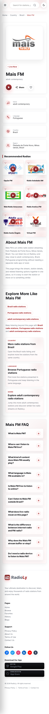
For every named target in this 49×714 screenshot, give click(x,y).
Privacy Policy (11, 631)
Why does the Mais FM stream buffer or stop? (19, 542)
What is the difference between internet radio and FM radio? (20, 527)
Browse (8, 610)
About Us (9, 634)
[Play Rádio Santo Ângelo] (13, 221)
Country (13, 15)
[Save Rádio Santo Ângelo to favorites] (5, 215)
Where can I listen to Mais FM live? (18, 445)
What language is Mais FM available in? (19, 474)
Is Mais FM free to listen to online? (20, 487)
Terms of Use (10, 637)
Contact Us (9, 640)
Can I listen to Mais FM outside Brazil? (19, 500)
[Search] (34, 5)
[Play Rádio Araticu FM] (36, 195)
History (8, 616)
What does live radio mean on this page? (18, 513)
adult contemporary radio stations (23, 319)
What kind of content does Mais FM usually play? (19, 460)
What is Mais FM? (17, 433)
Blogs (7, 620)
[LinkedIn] (24, 653)
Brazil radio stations (17, 306)
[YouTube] (30, 653)
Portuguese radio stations (19, 313)
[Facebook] (7, 653)
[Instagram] (18, 653)
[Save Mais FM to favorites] (31, 87)
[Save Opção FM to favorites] (5, 163)
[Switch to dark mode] (44, 5)
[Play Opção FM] (13, 169)
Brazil (22, 15)
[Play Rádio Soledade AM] (36, 169)
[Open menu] (5, 5)
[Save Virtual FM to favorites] (28, 215)
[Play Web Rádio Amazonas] (13, 195)
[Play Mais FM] (9, 87)
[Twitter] (12, 653)
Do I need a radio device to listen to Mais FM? (20, 555)
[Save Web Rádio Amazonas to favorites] (5, 189)
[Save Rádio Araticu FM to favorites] (28, 189)
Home (4, 15)
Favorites (9, 613)
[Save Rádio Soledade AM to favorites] (28, 163)
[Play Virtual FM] (36, 221)
